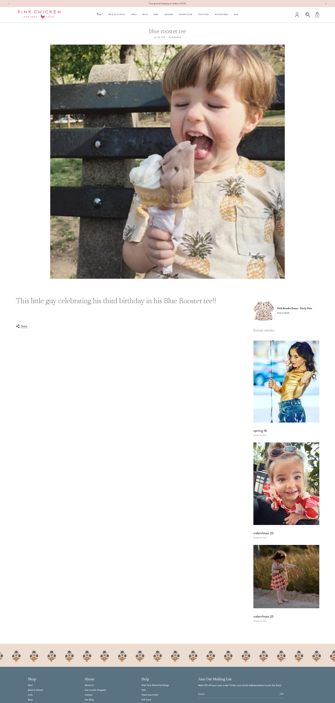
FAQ (144, 689)
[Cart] (317, 14)
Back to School (35, 689)
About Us (89, 685)
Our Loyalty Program (95, 689)
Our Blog (89, 699)
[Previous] (9, 3)
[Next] (326, 3)
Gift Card (146, 699)
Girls (30, 694)
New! (30, 685)
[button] (99, 15)
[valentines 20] (286, 483)
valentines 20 (263, 533)
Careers (88, 694)
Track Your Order (150, 694)
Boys (30, 699)
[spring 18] (286, 381)
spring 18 (260, 431)
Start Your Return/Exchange (155, 685)
